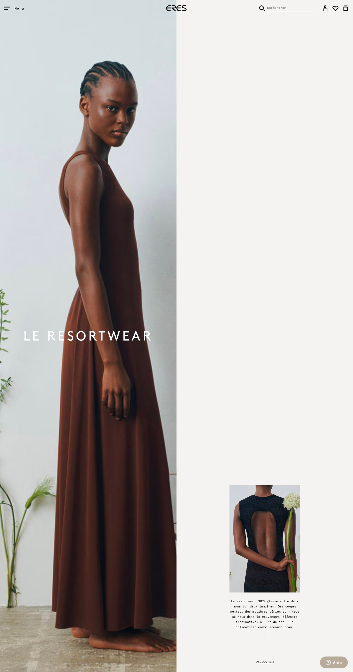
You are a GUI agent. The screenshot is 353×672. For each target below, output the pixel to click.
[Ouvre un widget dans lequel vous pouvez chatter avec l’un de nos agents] (334, 663)
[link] (325, 8)
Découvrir (265, 661)
